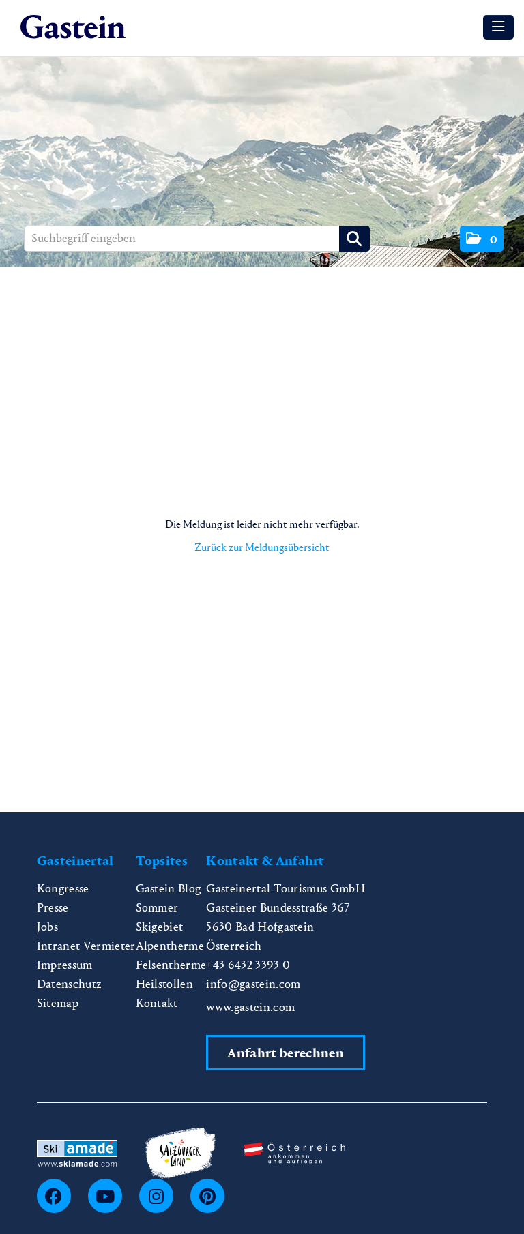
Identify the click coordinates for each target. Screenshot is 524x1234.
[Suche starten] (354, 239)
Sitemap (57, 1003)
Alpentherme (170, 946)
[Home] (76, 28)
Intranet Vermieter (86, 946)
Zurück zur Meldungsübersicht (262, 547)
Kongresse (63, 889)
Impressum (65, 965)
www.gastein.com (250, 1007)
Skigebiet (160, 927)
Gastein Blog (168, 889)
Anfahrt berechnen (285, 1053)
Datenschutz (69, 984)
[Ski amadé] (77, 1151)
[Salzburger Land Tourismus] (180, 1151)
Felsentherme (171, 965)
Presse (53, 908)
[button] (482, 239)
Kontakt (157, 1003)
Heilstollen (165, 984)
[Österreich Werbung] (295, 1151)
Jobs (47, 927)
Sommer (157, 908)
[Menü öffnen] (498, 27)
